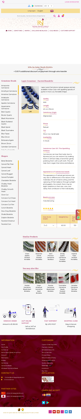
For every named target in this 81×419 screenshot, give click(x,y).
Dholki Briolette (7, 214)
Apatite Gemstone (8, 103)
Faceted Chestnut (8, 221)
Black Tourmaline (7, 130)
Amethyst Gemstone (9, 91)
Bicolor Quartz (6, 115)
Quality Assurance (47, 363)
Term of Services (46, 352)
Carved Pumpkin (7, 177)
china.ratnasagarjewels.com (15, 393)
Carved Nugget (7, 174)
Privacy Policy (46, 355)
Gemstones (4, 363)
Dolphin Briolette (7, 218)
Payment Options (47, 347)
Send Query (4, 357)
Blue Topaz (5, 134)
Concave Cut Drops (8, 198)
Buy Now (44, 371)
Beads (6, 365)
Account (3, 355)
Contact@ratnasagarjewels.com (14, 377)
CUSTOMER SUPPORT (68, 30)
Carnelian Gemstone (8, 147)
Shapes (3, 360)
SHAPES (27, 30)
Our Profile (4, 347)
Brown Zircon (6, 143)
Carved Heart (6, 167)
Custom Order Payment (49, 344)
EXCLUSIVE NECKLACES (39, 30)
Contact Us (4, 350)
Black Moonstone (7, 118)
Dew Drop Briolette (8, 211)
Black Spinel (5, 127)
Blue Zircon (5, 137)
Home (3, 344)
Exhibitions (45, 368)
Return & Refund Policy (49, 357)
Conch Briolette (7, 208)
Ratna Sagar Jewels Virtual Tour (11, 352)
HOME (9, 30)
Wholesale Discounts (48, 350)
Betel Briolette (6, 161)
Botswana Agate (7, 140)
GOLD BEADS (53, 30)
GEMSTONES (18, 30)
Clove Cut (4, 195)
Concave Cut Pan (7, 204)
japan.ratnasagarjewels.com (15, 396)
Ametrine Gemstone (9, 94)
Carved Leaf (5, 171)
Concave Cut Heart (8, 201)
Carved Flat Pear (7, 164)
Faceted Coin (6, 224)
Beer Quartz (5, 112)
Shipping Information (48, 360)
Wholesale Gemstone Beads (9, 368)
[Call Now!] (78, 212)
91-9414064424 (9, 379)
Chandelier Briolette (8, 180)
